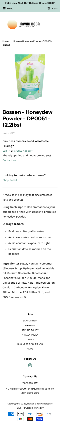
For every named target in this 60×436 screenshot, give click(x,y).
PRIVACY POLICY (30, 334)
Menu (9, 8)
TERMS (30, 339)
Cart (55, 8)
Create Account (23, 150)
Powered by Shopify (33, 407)
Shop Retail (9, 180)
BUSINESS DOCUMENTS (30, 344)
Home (5, 41)
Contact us (9, 160)
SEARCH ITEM (30, 320)
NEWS (30, 348)
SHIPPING (30, 325)
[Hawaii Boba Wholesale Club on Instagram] (30, 366)
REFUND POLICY (30, 330)
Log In (6, 150)
